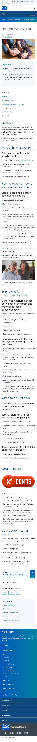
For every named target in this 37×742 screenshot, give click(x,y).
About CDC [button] (6, 705)
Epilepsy (5, 14)
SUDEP (5, 616)
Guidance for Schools (9, 688)
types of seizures (27, 160)
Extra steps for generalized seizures (11, 108)
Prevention (10, 20)
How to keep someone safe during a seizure (13, 104)
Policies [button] (5, 710)
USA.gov (11, 738)
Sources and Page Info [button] (12, 582)
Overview (4, 96)
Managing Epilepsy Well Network (12, 620)
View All (6, 646)
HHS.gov (4, 738)
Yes (5, 593)
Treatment (18, 20)
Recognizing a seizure (7, 100)
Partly (12, 593)
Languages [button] (6, 715)
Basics (3, 20)
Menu (32, 14)
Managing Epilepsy (28, 20)
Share (32, 582)
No (19, 593)
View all (6, 680)
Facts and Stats (7, 609)
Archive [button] (5, 720)
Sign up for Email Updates (12, 695)
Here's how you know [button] (8, 3)
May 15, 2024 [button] (8, 37)
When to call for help (7, 112)
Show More (5, 116)
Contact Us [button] (6, 700)
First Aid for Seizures (8, 670)
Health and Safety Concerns (10, 612)
